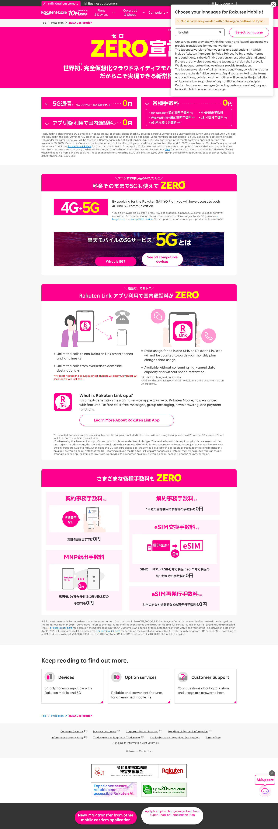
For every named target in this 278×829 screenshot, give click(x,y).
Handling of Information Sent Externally (136, 743)
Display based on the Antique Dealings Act (175, 737)
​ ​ (136, 687)
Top (43, 23)
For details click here (79, 146)
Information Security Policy (67, 737)
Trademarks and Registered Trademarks (117, 737)
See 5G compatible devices (162, 259)
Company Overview (72, 731)
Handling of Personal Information (188, 731)
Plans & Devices (101, 12)
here (167, 149)
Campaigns (156, 12)
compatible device (141, 219)
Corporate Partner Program (142, 731)
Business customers (104, 731)
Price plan (57, 23)
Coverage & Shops (130, 12)
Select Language (249, 32)
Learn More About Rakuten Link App (126, 420)
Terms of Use (213, 737)
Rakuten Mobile (55, 12)
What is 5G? (115, 261)
